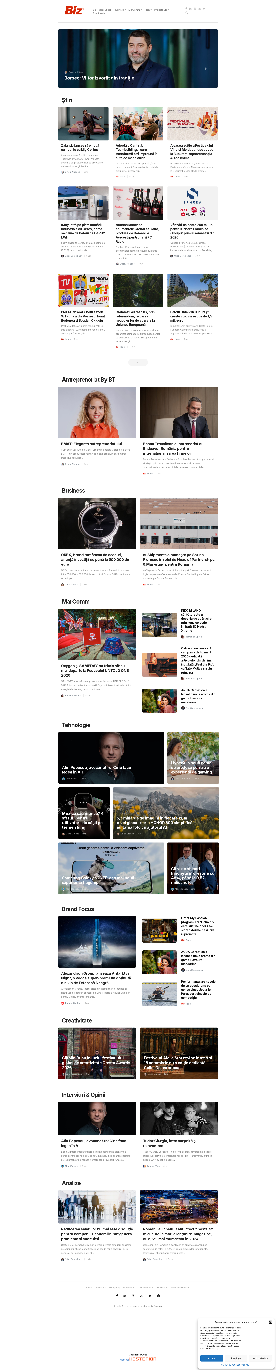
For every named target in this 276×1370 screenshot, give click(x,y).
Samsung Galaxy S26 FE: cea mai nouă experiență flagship (98, 880)
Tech (147, 9)
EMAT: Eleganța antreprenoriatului (91, 444)
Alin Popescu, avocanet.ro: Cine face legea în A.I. (96, 769)
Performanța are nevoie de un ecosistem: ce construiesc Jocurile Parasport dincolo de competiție (198, 990)
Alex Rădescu (72, 778)
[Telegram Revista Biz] (158, 1296)
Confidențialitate (146, 1287)
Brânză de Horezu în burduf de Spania (104, 78)
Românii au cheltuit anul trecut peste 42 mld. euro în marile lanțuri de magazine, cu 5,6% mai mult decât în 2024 (178, 1234)
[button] (270, 1322)
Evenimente (99, 13)
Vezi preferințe (260, 1358)
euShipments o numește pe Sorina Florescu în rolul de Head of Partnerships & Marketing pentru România (179, 559)
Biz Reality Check (102, 9)
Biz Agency (114, 1287)
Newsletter (162, 1287)
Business (119, 9)
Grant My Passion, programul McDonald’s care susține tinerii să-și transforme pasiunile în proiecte (197, 926)
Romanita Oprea (73, 695)
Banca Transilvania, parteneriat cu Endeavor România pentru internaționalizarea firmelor (173, 448)
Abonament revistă (180, 1287)
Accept (211, 1358)
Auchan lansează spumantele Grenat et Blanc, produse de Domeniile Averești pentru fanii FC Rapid (137, 233)
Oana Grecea (76, 72)
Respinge (236, 1358)
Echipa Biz (101, 1287)
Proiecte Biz (160, 9)
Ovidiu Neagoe (72, 172)
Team (122, 176)
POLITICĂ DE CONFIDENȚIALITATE (234, 1365)
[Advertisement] (138, 1333)
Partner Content (73, 1003)
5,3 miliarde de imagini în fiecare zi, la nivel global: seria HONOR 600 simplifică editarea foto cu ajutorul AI (154, 823)
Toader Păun (153, 1166)
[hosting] (143, 1359)
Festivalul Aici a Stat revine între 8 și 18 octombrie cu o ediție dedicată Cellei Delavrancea (178, 1063)
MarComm (134, 9)
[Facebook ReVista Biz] (117, 1296)
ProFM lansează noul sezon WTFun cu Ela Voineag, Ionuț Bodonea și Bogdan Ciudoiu (83, 316)
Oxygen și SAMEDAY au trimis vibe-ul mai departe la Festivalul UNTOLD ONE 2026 (95, 670)
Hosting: (125, 1359)
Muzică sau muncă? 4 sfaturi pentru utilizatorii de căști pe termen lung (82, 820)
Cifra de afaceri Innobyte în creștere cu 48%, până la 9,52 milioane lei (193, 875)
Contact (88, 1287)
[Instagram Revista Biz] (133, 1296)
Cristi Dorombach (73, 256)
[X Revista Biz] (124, 1296)
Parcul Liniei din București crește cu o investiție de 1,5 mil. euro (191, 316)
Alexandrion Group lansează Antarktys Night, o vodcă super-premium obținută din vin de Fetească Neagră (96, 978)
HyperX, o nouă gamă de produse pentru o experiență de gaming (191, 767)
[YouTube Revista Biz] (141, 1296)
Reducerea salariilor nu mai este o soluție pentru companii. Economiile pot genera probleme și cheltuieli (97, 1234)
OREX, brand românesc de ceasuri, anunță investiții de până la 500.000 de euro (95, 559)
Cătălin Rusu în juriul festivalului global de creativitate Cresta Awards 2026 (96, 1063)
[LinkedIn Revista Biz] (149, 1296)
